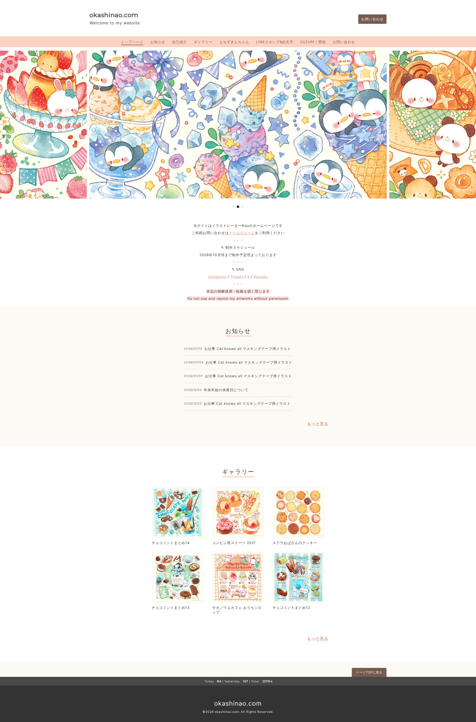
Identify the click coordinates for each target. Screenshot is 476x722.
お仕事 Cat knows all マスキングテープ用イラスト (247, 348)
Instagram (217, 277)
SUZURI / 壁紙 (313, 42)
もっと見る (317, 423)
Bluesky (261, 277)
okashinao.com (113, 15)
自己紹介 (179, 42)
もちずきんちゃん (234, 42)
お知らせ (157, 42)
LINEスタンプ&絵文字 (274, 42)
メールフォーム (242, 233)
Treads (237, 277)
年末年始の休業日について (226, 390)
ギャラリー (203, 42)
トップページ (132, 42)
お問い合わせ (372, 19)
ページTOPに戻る (369, 672)
